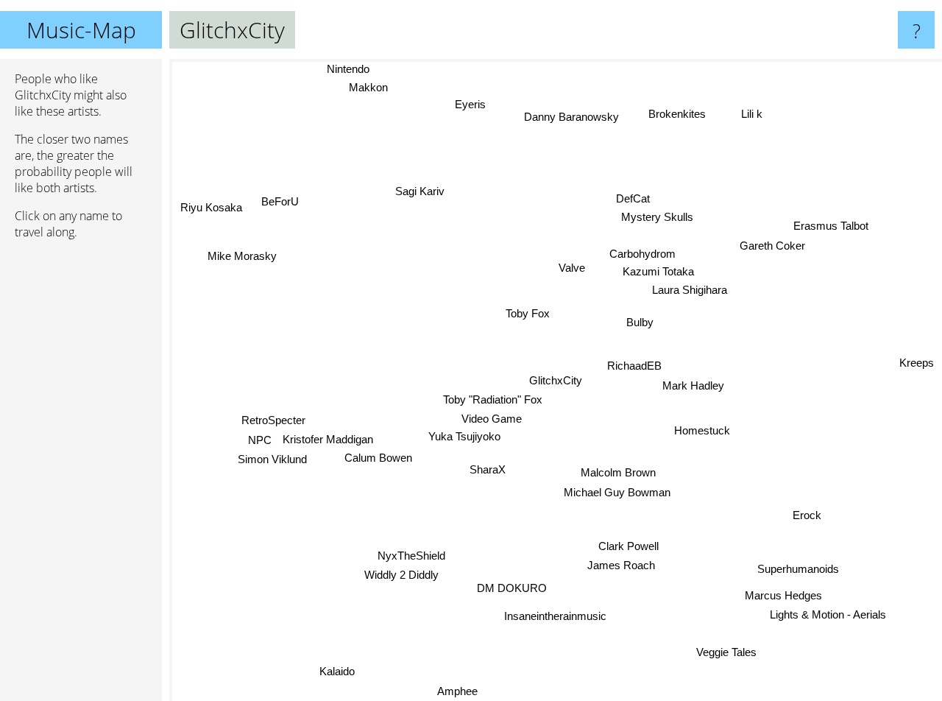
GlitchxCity (555, 380)
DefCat (633, 195)
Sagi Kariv (422, 189)
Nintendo (347, 69)
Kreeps (916, 363)
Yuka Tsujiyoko (466, 437)
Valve (570, 267)
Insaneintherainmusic (557, 616)
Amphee (456, 691)
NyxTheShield (412, 556)
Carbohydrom (642, 253)
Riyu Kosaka (210, 207)
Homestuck (702, 431)
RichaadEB (633, 365)
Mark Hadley (692, 384)
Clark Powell (629, 546)
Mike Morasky (243, 251)
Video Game (489, 418)
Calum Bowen (378, 460)
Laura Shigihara (688, 289)
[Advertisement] (81, 476)
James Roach (622, 566)
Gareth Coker (772, 245)
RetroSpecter (273, 423)
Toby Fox (525, 315)
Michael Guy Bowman (617, 493)
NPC (260, 443)
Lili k (746, 111)
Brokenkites (680, 114)
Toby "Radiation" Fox (492, 399)
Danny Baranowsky (576, 116)
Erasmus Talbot (829, 225)
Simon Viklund (271, 462)
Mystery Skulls (650, 214)
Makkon (377, 86)
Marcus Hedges (785, 591)
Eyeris (476, 103)
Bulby (639, 322)
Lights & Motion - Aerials (834, 611)
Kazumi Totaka (657, 270)
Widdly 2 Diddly (398, 575)
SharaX (487, 469)
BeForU (278, 202)
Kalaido (337, 672)
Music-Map (81, 30)
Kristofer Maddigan (328, 442)
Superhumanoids (799, 566)
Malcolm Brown (618, 473)
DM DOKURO (512, 588)
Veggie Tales (728, 653)
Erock (807, 512)
